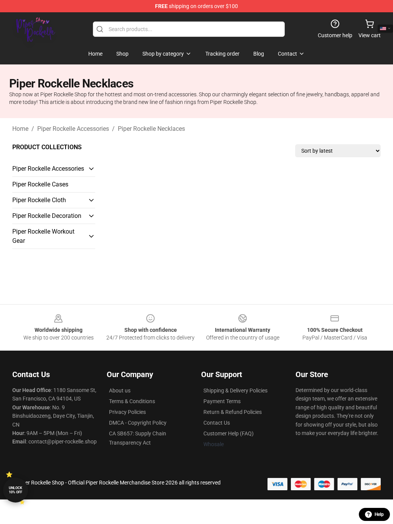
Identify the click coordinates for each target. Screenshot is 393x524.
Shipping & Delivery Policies (235, 390)
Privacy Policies (127, 412)
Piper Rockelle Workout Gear (43, 236)
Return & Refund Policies (232, 412)
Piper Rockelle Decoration (46, 215)
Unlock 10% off (15, 490)
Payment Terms (222, 401)
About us (119, 390)
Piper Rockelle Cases (40, 184)
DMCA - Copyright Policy (138, 423)
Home (20, 128)
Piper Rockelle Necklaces (151, 128)
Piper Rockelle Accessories (73, 128)
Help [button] (379, 514)
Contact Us (216, 423)
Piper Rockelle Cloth (39, 200)
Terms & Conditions (132, 401)
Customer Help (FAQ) (228, 433)
